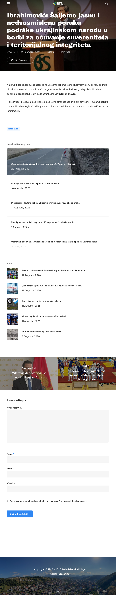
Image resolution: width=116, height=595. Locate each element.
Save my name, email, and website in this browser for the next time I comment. (48, 501)
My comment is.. (14, 408)
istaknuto (13, 129)
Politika (50, 52)
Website (11, 483)
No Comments (22, 60)
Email (10, 469)
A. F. (12, 52)
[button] (8, 3)
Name (10, 454)
